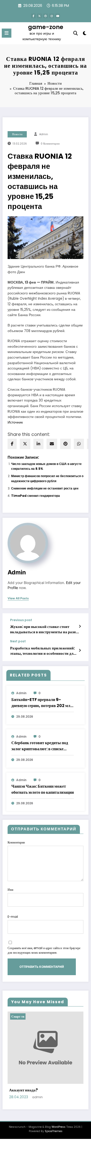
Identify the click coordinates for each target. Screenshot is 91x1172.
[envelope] (52, 444)
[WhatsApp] (79, 444)
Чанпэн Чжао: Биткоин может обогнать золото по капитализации (42, 789)
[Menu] (6, 33)
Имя (10, 889)
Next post (18, 641)
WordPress (58, 1127)
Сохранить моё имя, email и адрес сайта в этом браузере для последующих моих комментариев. (44, 950)
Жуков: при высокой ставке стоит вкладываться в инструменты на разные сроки (45, 629)
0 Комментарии (50, 144)
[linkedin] (38, 444)
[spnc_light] (84, 34)
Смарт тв (17, 1016)
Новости (17, 134)
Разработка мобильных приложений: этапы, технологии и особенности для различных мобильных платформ (42, 650)
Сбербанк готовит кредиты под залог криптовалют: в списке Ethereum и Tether (39, 746)
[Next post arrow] (80, 650)
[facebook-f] (33, 16)
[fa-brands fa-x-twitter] (39, 16)
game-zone (45, 27)
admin (43, 134)
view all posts (18, 598)
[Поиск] (75, 33)
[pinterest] (65, 444)
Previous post (21, 620)
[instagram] (51, 16)
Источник (15, 422)
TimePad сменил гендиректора (35, 496)
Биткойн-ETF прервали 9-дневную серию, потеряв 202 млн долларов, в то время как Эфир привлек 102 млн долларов (42, 703)
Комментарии (16, 842)
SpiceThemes (53, 1131)
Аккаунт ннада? (23, 1090)
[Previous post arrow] (80, 626)
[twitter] (25, 444)
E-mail (13, 917)
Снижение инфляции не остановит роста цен (44, 488)
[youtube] (57, 16)
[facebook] (12, 444)
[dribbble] (45, 16)
